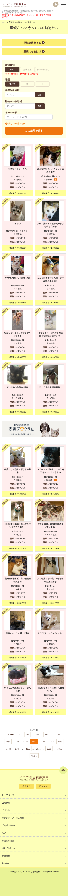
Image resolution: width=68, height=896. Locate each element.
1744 (8, 748)
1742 (51, 741)
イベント (6, 810)
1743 (60, 741)
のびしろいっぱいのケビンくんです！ (17, 334)
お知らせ (6, 863)
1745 (17, 748)
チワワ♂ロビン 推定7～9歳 (17, 277)
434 (27, 734)
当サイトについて (10, 848)
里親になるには (32, 51)
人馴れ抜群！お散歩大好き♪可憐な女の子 (50, 225)
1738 (16, 741)
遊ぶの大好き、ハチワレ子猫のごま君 (50, 170)
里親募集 (27, 69)
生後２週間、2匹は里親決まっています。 (50, 525)
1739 (25, 741)
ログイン (43, 786)
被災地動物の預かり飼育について (21, 73)
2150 (28, 748)
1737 (8, 741)
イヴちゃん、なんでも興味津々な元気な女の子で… (50, 334)
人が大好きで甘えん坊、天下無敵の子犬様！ (50, 279)
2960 (49, 748)
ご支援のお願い (9, 825)
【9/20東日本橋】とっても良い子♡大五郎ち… (17, 525)
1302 (47, 734)
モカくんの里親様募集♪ (50, 387)
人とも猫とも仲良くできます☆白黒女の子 (50, 580)
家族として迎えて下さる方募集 (17, 471)
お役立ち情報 (8, 840)
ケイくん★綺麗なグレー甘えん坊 (17, 689)
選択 (40, 94)
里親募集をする (32, 42)
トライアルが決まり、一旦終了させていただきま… (50, 471)
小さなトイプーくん (17, 168)
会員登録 (26, 786)
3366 (59, 748)
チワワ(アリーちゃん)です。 (50, 633)
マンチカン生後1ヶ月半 (17, 387)
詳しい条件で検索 (17, 123)
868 (37, 734)
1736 (58, 734)
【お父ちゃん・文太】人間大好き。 (50, 689)
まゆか (17, 223)
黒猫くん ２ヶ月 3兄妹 (17, 633)
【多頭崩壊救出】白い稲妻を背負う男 (17, 580)
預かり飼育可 (43, 69)
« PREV (11, 734)
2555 (38, 748)
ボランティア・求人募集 (13, 817)
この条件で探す (34, 130)
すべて (12, 69)
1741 (42, 741)
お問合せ (6, 855)
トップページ (8, 795)
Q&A (4, 832)
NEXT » (34, 755)
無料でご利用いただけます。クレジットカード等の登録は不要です (27, 15)
